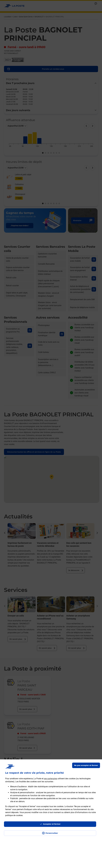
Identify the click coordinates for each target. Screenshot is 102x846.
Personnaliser (52, 833)
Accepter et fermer (51, 824)
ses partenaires (50, 778)
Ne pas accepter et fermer (86, 765)
